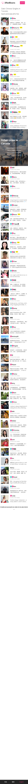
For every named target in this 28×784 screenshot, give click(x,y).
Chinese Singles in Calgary (14, 155)
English (21, 782)
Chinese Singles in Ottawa (14, 150)
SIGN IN (22, 2)
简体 (5, 782)
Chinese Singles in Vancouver (14, 148)
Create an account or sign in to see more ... (14, 508)
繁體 (13, 782)
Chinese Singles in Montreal (14, 152)
